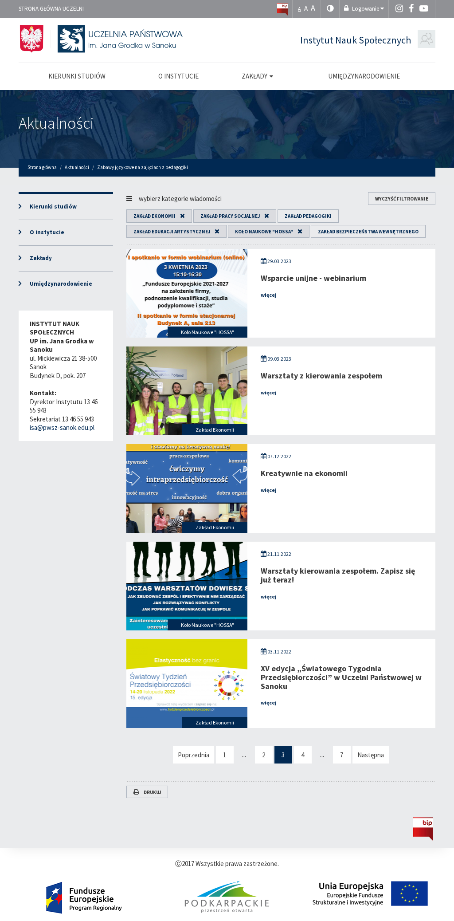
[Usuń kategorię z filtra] (180, 216)
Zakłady (41, 258)
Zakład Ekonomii (154, 216)
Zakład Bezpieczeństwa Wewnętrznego (368, 231)
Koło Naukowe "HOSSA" (264, 231)
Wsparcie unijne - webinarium (313, 278)
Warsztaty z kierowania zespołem (321, 375)
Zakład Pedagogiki (308, 216)
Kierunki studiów (53, 206)
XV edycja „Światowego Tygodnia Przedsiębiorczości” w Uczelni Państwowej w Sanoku (341, 677)
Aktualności (56, 123)
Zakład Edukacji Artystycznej (171, 231)
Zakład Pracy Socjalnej (230, 216)
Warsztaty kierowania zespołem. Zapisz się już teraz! (338, 575)
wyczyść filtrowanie (401, 199)
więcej (269, 294)
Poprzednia (193, 755)
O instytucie (47, 232)
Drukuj (152, 792)
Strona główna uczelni (51, 8)
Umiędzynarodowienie (61, 283)
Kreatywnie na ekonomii (304, 473)
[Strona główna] (282, 8)
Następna (370, 755)
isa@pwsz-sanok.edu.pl (62, 427)
